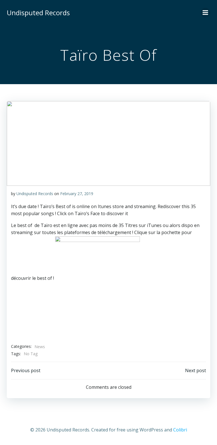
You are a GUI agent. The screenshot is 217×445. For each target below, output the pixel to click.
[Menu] (205, 13)
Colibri (180, 430)
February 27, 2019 (76, 193)
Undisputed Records (34, 193)
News (39, 346)
